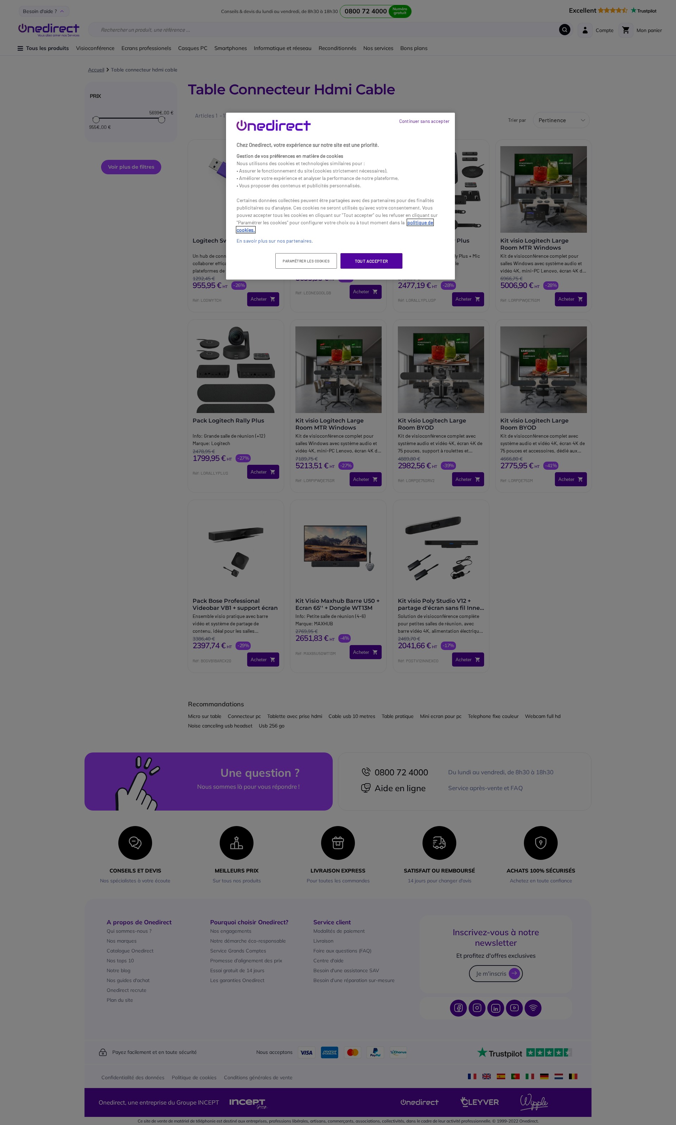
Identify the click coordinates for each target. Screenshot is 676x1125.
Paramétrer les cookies (306, 261)
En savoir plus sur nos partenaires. (275, 241)
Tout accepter (371, 260)
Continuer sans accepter (424, 121)
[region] (340, 196)
